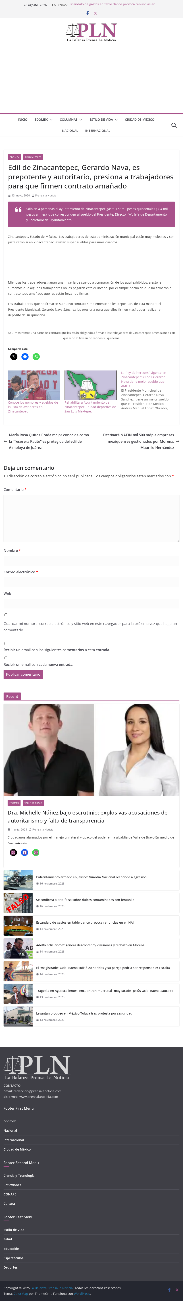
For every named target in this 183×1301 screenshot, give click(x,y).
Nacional (70, 130)
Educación (11, 1249)
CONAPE (10, 1194)
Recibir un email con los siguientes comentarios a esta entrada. (57, 649)
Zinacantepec (33, 157)
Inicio (22, 119)
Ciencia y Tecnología (19, 1175)
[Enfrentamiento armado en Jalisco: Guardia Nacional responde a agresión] (18, 880)
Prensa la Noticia (45, 195)
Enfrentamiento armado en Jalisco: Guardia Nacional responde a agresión (91, 877)
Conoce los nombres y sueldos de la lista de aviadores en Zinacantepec (33, 406)
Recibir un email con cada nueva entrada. (38, 664)
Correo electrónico (21, 572)
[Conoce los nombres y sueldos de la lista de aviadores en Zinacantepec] (34, 385)
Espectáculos (13, 1258)
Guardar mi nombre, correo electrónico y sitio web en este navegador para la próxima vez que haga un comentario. (90, 626)
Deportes (11, 1267)
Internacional (97, 130)
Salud (8, 1239)
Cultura (9, 1203)
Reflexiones (12, 1185)
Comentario (15, 489)
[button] (50, 119)
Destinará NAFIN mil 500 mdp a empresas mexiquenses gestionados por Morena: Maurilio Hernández (138, 441)
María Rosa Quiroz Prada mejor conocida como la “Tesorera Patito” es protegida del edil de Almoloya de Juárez (49, 441)
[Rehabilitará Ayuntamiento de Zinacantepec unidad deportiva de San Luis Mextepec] (90, 385)
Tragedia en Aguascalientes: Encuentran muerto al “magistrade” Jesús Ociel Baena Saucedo (104, 991)
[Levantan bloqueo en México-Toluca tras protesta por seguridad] (18, 1017)
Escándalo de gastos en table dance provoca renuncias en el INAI (85, 922)
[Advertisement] (91, 80)
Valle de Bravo (33, 803)
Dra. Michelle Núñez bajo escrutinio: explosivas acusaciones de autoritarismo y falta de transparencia (88, 816)
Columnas (68, 119)
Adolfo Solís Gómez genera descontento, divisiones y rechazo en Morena (90, 945)
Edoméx (41, 119)
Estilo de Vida (101, 119)
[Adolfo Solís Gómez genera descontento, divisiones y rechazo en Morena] (18, 948)
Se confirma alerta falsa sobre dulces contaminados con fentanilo (85, 900)
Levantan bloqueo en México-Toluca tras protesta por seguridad (84, 1013)
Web (7, 593)
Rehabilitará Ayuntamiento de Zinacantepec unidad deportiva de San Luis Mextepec (90, 406)
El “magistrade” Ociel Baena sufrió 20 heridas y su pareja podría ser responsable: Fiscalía (103, 968)
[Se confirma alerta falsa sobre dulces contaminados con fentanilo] (18, 903)
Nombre (12, 550)
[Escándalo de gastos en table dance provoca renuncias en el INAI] (18, 926)
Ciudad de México (139, 119)
